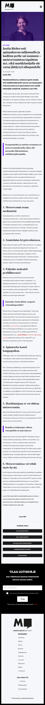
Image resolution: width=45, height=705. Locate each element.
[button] (41, 6)
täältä (36, 604)
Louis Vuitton (14, 326)
